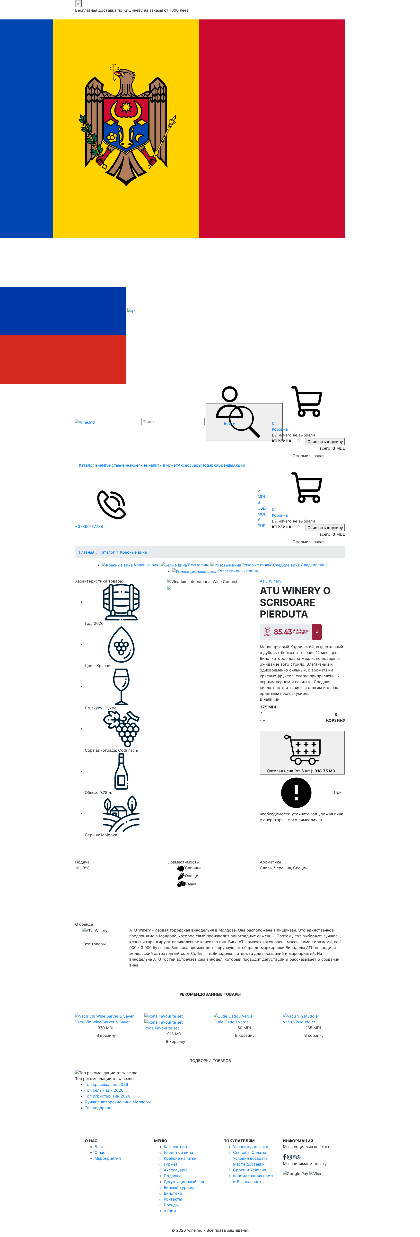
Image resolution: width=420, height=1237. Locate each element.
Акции (239, 465)
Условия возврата (250, 1158)
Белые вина (199, 564)
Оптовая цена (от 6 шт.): (302, 770)
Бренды (225, 465)
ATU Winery (270, 581)
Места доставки (249, 1164)
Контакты (173, 1199)
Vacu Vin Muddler (299, 1021)
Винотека (173, 1193)
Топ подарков (98, 1107)
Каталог (107, 552)
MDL (262, 496)
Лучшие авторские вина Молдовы (118, 1101)
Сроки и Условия (249, 1169)
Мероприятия (108, 1158)
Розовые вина (255, 564)
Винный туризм (179, 1187)
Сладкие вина (314, 564)
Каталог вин (90, 465)
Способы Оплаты (249, 1152)
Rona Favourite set (161, 1028)
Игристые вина (116, 465)
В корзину (335, 717)
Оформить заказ (308, 455)
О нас (100, 1152)
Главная (86, 552)
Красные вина (133, 552)
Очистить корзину (325, 441)
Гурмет (171, 465)
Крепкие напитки (147, 465)
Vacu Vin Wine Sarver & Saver (102, 1021)
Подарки (209, 465)
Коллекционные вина (238, 570)
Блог (99, 1146)
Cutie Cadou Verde (231, 1021)
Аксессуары (189, 465)
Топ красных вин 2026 (106, 1084)
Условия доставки (250, 1146)
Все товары (94, 943)
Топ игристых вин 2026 (107, 1096)
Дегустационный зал (184, 1181)
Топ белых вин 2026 (104, 1090)
